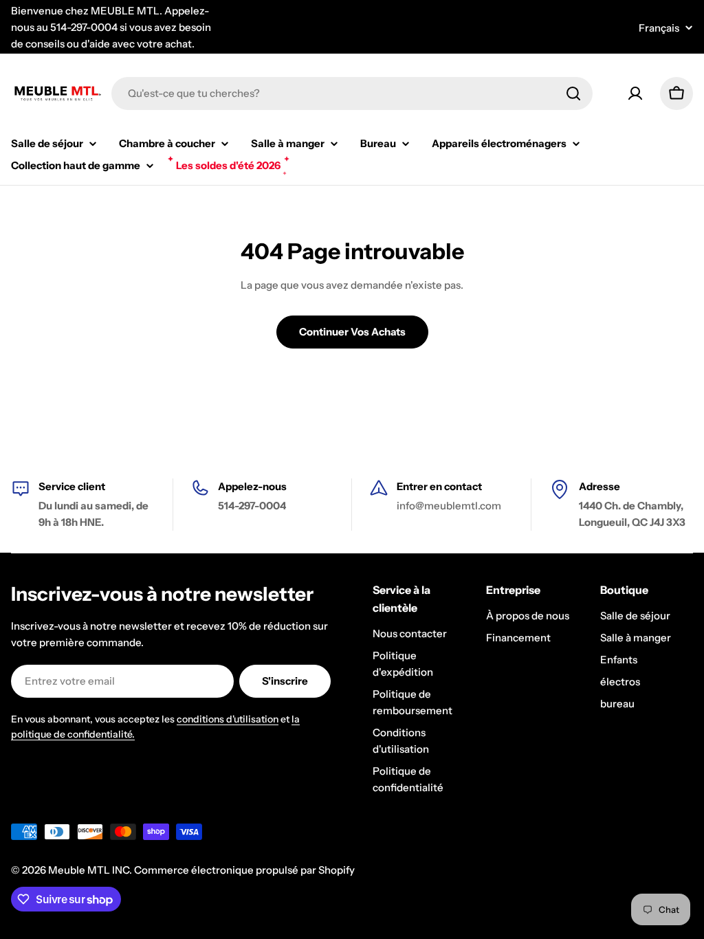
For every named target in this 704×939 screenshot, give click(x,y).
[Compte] (635, 93)
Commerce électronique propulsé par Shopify (244, 869)
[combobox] (352, 93)
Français (659, 28)
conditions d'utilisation (227, 719)
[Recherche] (573, 93)
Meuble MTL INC (88, 869)
